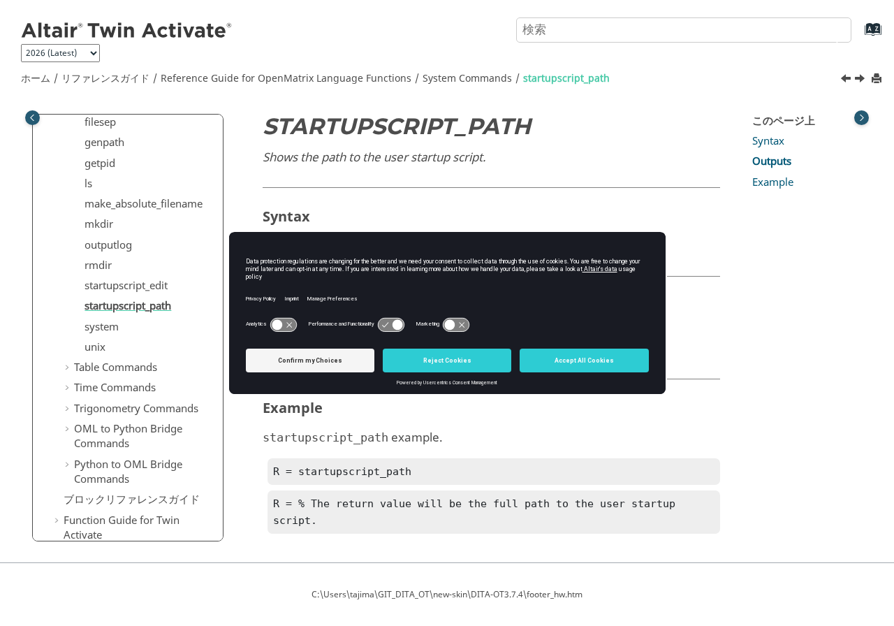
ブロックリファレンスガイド (132, 499)
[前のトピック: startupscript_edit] (847, 80)
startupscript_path (566, 78)
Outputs (771, 161)
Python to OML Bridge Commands (128, 472)
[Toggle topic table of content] (861, 117)
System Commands (467, 78)
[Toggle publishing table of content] (32, 117)
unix (95, 347)
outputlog (108, 245)
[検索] (826, 28)
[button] (79, 123)
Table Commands (115, 367)
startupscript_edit (126, 285)
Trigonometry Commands (136, 408)
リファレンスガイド (105, 78)
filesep (100, 122)
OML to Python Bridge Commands (128, 436)
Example (772, 182)
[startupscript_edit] (847, 80)
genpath (104, 142)
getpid (100, 163)
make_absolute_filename (144, 204)
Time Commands (115, 387)
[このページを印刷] (878, 79)
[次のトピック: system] (861, 80)
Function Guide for (121, 528)
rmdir (98, 265)
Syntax (768, 141)
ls (88, 183)
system (102, 327)
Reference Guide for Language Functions (286, 78)
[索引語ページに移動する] (859, 36)
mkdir (99, 224)
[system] (861, 80)
